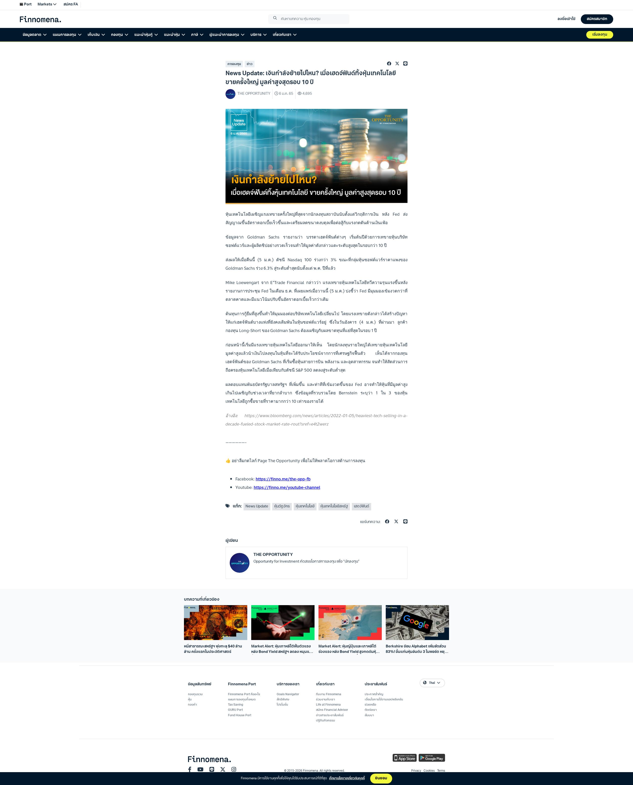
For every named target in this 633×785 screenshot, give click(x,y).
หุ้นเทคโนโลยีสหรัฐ (334, 506)
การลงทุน (234, 64)
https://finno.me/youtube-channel (287, 487)
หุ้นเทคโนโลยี (305, 506)
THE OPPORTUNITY (273, 555)
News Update (257, 506)
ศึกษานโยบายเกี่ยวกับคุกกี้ (347, 778)
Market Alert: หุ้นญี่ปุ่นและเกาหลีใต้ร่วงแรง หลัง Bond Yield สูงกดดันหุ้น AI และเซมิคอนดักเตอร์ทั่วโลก (348, 650)
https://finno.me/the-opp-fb (283, 479)
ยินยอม (381, 778)
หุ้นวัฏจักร (282, 506)
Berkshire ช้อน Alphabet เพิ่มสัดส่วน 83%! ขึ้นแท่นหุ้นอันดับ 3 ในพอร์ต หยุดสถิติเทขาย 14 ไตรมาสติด (416, 650)
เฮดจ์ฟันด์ (361, 506)
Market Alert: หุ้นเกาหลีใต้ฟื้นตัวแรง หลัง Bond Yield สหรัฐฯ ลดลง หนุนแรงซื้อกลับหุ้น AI (282, 650)
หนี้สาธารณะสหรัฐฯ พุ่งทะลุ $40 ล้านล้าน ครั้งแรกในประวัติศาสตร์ (213, 649)
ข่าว (249, 64)
